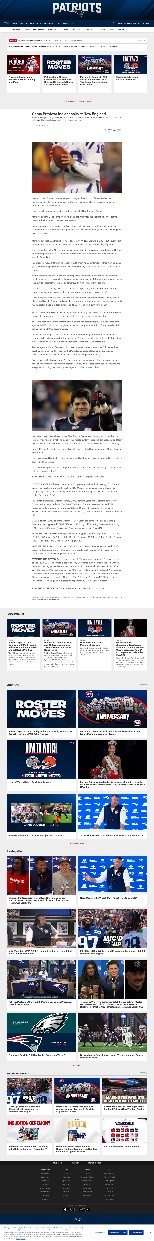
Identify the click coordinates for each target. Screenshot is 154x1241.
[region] (77, 1232)
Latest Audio (45, 1180)
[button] (70, 96)
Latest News (45, 1173)
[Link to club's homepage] (6, 23)
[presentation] (146, 96)
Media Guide (109, 1191)
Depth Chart (66, 1177)
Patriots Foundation (45, 1188)
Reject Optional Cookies (117, 1232)
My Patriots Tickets (87, 1177)
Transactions (66, 1188)
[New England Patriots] (77, 1220)
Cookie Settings (99, 1232)
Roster (66, 1173)
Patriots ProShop (109, 1173)
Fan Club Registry (109, 1177)
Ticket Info (87, 1173)
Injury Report (66, 1180)
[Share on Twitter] (110, 132)
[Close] (150, 1232)
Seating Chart (87, 1188)
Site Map (45, 1199)
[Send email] (114, 132)
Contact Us (109, 1199)
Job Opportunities (109, 1195)
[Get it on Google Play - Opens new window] (84, 1210)
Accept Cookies (136, 1232)
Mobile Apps (109, 1188)
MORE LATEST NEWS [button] (77, 843)
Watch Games (87, 1195)
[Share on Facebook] (105, 132)
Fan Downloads (109, 1184)
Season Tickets (87, 1180)
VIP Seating (87, 1184)
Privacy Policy (20, 1239)
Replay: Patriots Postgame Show (30, 40)
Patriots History (45, 1191)
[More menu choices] (73, 23)
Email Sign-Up (109, 1180)
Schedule (66, 1191)
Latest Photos (45, 1184)
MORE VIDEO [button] (77, 1065)
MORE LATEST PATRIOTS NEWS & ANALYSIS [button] (77, 101)
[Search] (114, 23)
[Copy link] (119, 130)
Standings (66, 1195)
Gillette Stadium (87, 1191)
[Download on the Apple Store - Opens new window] (69, 1210)
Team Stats (66, 1184)
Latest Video (45, 1177)
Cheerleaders (45, 1195)
